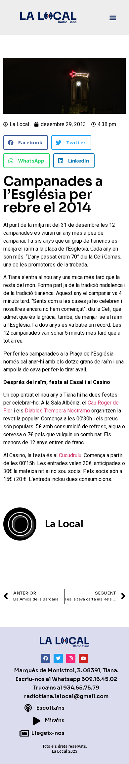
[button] (113, 17)
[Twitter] (58, 658)
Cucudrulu (70, 455)
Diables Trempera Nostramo (57, 410)
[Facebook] (45, 658)
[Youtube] (83, 658)
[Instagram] (70, 658)
